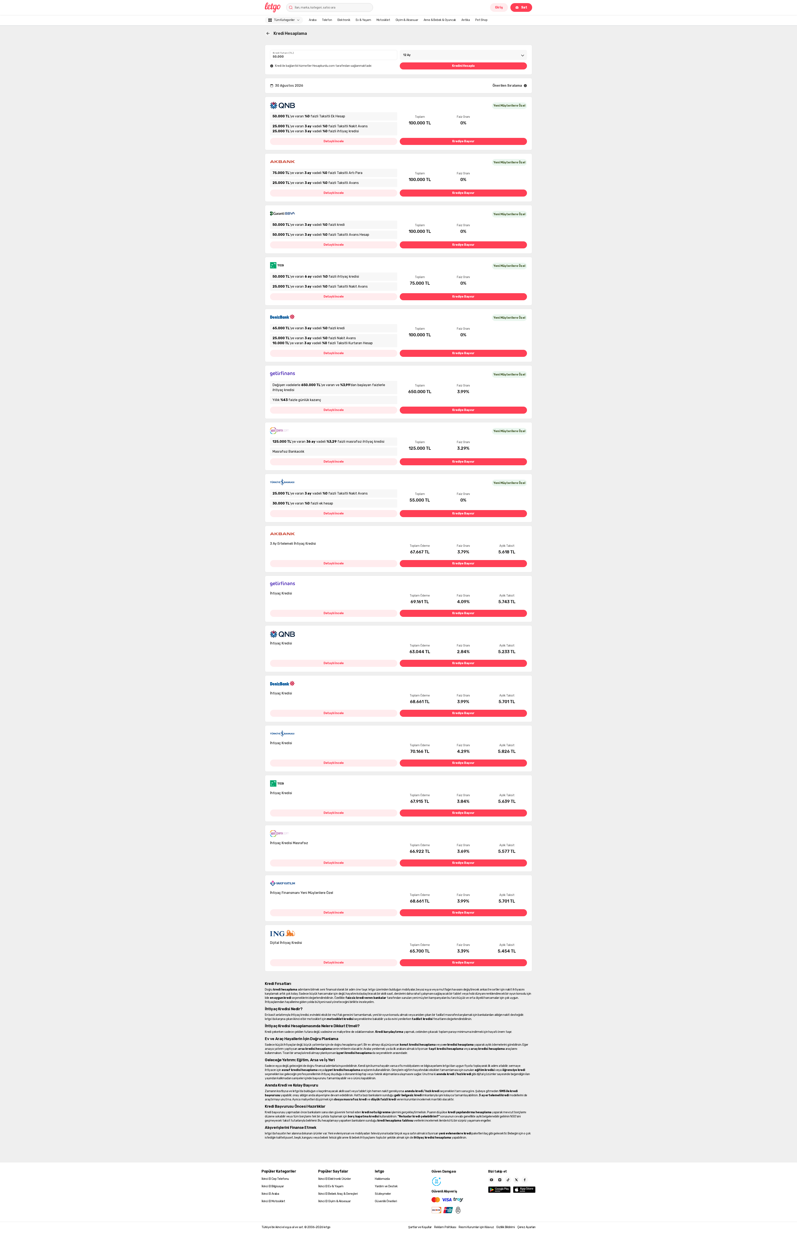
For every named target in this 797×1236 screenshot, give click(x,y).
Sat (524, 7)
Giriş (499, 7)
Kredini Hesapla (463, 66)
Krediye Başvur (463, 141)
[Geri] (268, 33)
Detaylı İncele (334, 141)
